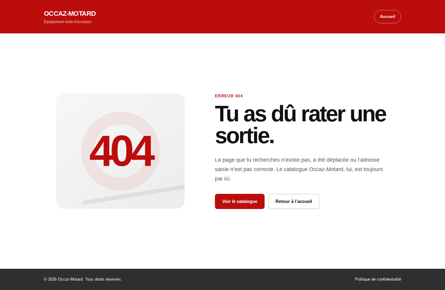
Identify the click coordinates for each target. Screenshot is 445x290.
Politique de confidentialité (378, 279)
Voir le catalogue (239, 201)
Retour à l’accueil (293, 201)
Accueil (387, 16)
